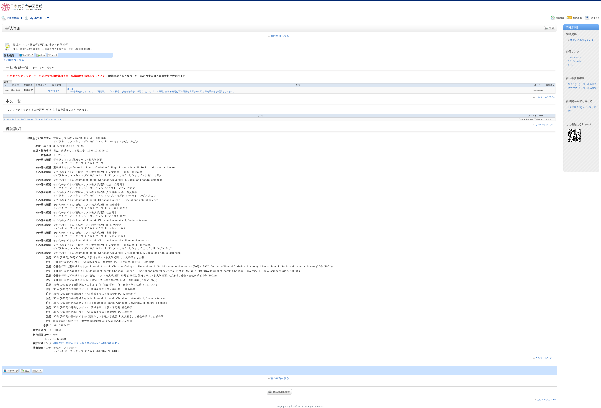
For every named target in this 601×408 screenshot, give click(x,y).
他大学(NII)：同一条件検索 (582, 84)
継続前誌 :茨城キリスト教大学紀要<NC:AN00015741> (86, 343)
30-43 (70, 89)
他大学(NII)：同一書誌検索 (582, 88)
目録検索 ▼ (14, 18)
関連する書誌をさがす (582, 40)
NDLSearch (574, 61)
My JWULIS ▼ (39, 18)
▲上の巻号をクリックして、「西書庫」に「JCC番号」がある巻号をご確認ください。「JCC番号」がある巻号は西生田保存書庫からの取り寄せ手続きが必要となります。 (151, 91)
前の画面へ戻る (279, 35)
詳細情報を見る (15, 59)
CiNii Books (574, 57)
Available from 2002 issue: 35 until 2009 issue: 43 (32, 119)
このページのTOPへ (545, 97)
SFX (570, 64)
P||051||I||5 (53, 90)
